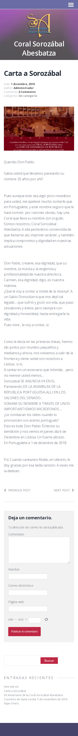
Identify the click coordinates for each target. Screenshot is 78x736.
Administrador (24, 88)
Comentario (16, 534)
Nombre (14, 569)
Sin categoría (28, 96)
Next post (62, 490)
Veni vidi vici (11, 686)
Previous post (19, 490)
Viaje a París (11, 703)
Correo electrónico (20, 585)
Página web (16, 602)
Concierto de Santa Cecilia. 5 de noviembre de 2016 (35, 699)
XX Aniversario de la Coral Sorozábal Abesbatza (33, 695)
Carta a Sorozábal (15, 691)
